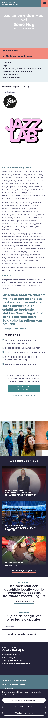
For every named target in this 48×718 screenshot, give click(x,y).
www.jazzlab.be (8, 92)
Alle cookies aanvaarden (24, 395)
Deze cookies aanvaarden (24, 388)
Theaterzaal (14, 78)
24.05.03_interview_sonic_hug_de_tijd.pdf (25, 352)
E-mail (30, 87)
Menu (44, 3)
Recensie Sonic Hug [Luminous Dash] (23, 348)
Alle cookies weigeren (24, 707)
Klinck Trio (11, 566)
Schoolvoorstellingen (13, 685)
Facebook (22, 87)
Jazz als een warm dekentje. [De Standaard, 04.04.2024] (20, 342)
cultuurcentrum (10, 3)
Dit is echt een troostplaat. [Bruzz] (21, 364)
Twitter (26, 87)
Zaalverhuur (8, 689)
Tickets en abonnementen (14, 681)
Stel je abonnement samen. (19, 56)
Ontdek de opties (22, 602)
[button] (39, 453)
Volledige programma (26, 571)
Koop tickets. (12, 51)
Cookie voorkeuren (24, 713)
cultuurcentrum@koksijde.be (16, 664)
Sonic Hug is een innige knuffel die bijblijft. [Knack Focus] (22, 358)
